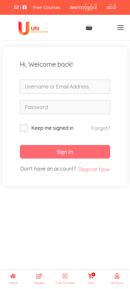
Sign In (65, 151)
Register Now (94, 169)
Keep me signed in (52, 128)
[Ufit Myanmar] (32, 27)
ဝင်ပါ (111, 7)
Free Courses (46, 7)
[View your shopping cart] (89, 27)
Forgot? (101, 128)
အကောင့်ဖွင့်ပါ (83, 7)
